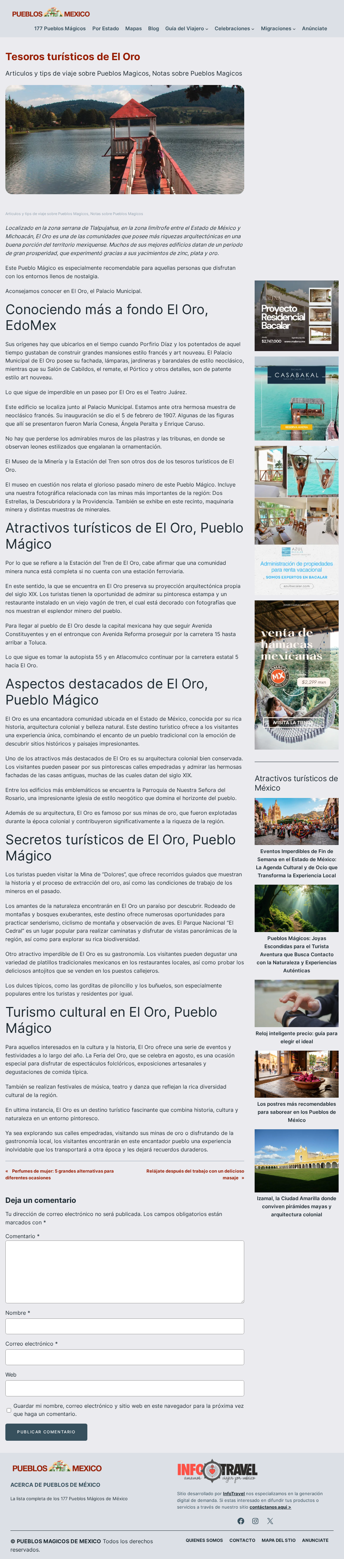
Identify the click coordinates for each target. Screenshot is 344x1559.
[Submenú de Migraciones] (294, 28)
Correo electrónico (31, 1343)
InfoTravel (234, 1493)
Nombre (17, 1312)
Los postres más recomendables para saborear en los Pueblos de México (296, 1112)
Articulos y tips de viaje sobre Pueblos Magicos (77, 73)
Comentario (22, 1236)
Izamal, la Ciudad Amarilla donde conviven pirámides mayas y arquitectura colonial (296, 1206)
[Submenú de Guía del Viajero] (206, 28)
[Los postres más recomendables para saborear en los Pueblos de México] (297, 1075)
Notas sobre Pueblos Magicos (197, 73)
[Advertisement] (297, 162)
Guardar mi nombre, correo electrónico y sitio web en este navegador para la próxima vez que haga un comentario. (128, 1410)
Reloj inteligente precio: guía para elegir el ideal (297, 1037)
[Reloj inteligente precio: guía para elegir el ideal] (297, 1004)
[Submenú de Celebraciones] (252, 28)
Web (10, 1374)
